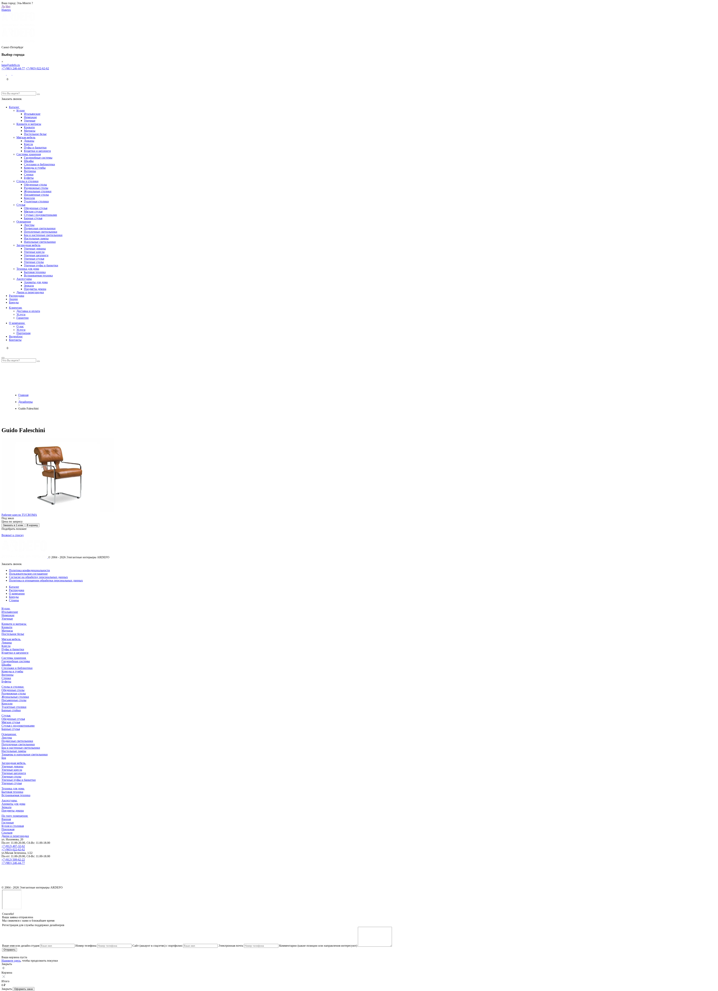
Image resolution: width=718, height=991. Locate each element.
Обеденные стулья (35, 208)
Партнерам (23, 333)
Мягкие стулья (33, 211)
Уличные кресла (34, 252)
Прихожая (7, 829)
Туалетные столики (36, 201)
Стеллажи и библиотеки (39, 164)
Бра (3, 757)
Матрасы (29, 130)
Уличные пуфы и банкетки (41, 265)
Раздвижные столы (36, 188)
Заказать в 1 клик (13, 525)
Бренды (14, 302)
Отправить (10, 949)
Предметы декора (35, 289)
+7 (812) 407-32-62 (13, 846)
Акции (13, 299)
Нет (8, 6)
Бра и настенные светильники (43, 235)
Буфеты (29, 177)
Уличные (29, 120)
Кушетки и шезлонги (37, 150)
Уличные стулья (34, 258)
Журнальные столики (37, 191)
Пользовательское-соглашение (28, 573)
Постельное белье (35, 134)
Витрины (30, 171)
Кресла (28, 144)
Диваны (29, 140)
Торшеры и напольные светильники (24, 754)
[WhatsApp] (9, 74)
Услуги (20, 314)
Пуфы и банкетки (35, 147)
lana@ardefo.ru (10, 65)
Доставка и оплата (28, 311)
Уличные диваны (35, 248)
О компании (17, 323)
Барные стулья (33, 218)
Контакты (15, 339)
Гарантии (22, 317)
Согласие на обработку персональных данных (38, 577)
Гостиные (7, 822)
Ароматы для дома (36, 282)
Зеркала (29, 285)
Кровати (29, 127)
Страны (14, 600)
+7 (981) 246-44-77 (13, 68)
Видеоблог (16, 336)
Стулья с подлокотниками (40, 214)
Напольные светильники (40, 241)
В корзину (32, 525)
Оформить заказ (23, 989)
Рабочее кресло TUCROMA (19, 514)
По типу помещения (14, 815)
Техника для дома (27, 268)
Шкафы (29, 161)
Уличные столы (34, 262)
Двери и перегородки (30, 292)
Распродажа (16, 295)
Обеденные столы (35, 184)
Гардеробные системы (38, 157)
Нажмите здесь (11, 960)
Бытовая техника (35, 272)
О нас (20, 326)
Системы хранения (28, 154)
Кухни (20, 110)
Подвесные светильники (40, 228)
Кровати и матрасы (28, 124)
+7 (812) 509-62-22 (13, 859)
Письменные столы (36, 194)
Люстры (29, 225)
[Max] (4, 74)
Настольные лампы (36, 238)
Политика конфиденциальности (29, 570)
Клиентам (15, 307)
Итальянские (32, 113)
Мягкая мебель (25, 137)
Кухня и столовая (12, 825)
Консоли (29, 198)
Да (3, 6)
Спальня (6, 832)
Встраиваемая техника (38, 275)
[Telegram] (14, 74)
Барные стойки (11, 710)
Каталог (14, 107)
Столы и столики (27, 181)
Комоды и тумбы (35, 167)
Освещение (23, 221)
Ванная (6, 819)
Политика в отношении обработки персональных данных (46, 580)
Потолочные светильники (40, 231)
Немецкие (30, 117)
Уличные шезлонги (36, 255)
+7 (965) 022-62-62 (37, 68)
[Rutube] (4, 884)
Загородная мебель (28, 245)
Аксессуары (24, 278)
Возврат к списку (12, 535)
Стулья (20, 204)
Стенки (28, 174)
